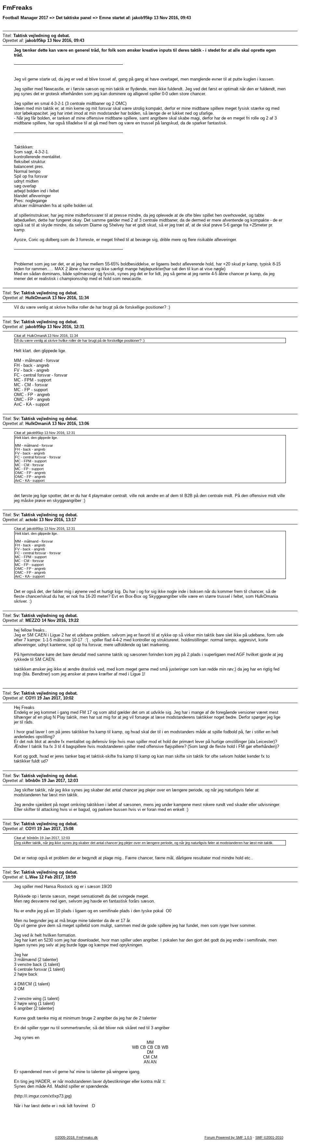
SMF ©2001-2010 (269, 1137)
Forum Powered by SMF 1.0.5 (228, 1137)
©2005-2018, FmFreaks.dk (76, 1137)
